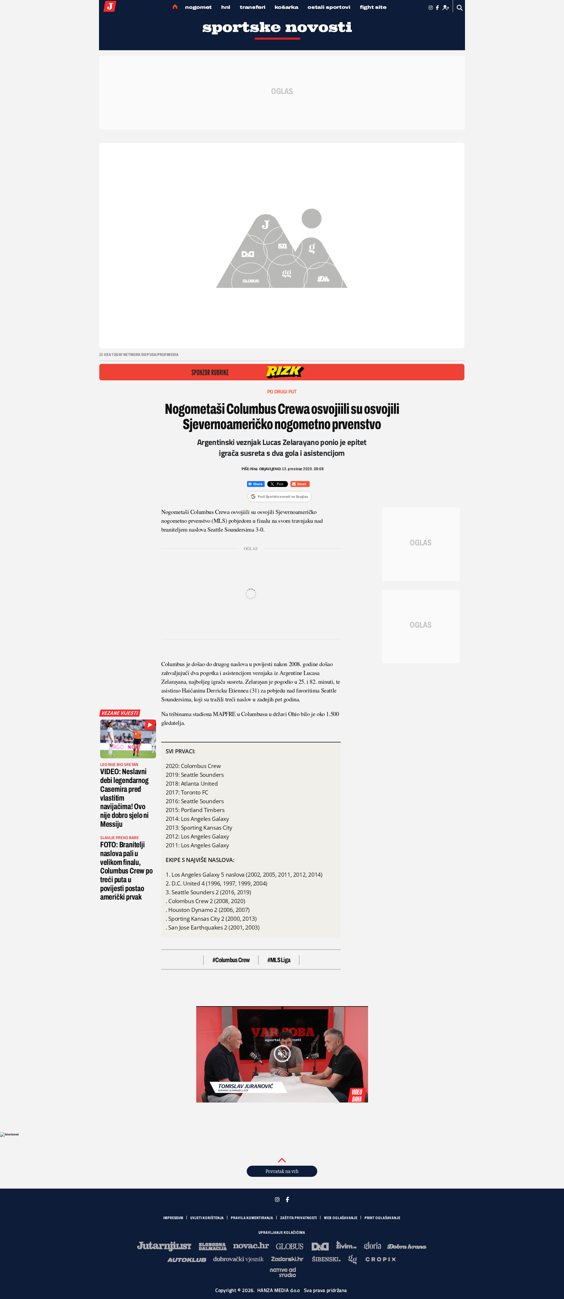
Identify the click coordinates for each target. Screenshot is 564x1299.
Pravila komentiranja (252, 1218)
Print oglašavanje (382, 1218)
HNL (225, 7)
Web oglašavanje (340, 1218)
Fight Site (373, 7)
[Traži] (459, 8)
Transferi (252, 7)
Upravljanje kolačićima (281, 1233)
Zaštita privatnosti (298, 1218)
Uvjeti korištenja (207, 1218)
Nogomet (198, 7)
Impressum (173, 1218)
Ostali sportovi (329, 7)
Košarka (286, 7)
